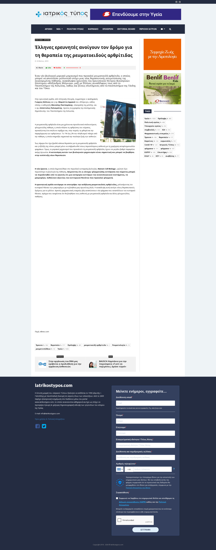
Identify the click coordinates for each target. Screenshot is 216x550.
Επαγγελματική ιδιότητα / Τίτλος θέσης (134, 439)
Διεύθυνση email (124, 397)
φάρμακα (151, 148)
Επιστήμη (165, 152)
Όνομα (119, 415)
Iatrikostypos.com (53, 385)
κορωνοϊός (168, 141)
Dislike (58, 68)
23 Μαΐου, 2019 (42, 61)
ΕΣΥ (159, 156)
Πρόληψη (74, 345)
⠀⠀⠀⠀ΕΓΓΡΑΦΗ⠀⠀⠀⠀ (145, 530)
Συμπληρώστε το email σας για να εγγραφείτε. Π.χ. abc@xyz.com (139, 408)
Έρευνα (42, 345)
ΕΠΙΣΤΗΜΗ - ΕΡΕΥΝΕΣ (42, 40)
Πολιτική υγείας (154, 122)
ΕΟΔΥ (148, 156)
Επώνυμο (120, 427)
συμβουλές (152, 130)
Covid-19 (150, 145)
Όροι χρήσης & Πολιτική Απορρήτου (50, 419)
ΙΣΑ (166, 130)
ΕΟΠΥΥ (149, 152)
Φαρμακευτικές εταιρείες (159, 133)
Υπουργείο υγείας (155, 126)
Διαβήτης (172, 156)
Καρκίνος (151, 141)
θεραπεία (58, 345)
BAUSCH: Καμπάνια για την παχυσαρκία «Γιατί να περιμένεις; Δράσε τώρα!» (112, 364)
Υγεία (63, 349)
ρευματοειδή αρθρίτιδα (96, 345)
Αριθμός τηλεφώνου (125, 464)
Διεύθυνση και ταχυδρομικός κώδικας (133, 452)
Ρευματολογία (121, 345)
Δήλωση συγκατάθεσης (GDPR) (132, 502)
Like (49, 68)
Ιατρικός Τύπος (169, 145)
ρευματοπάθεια (45, 349)
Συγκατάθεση (122, 492)
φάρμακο (167, 148)
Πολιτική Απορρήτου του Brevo (138, 488)
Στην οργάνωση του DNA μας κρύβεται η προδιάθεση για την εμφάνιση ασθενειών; (65, 364)
